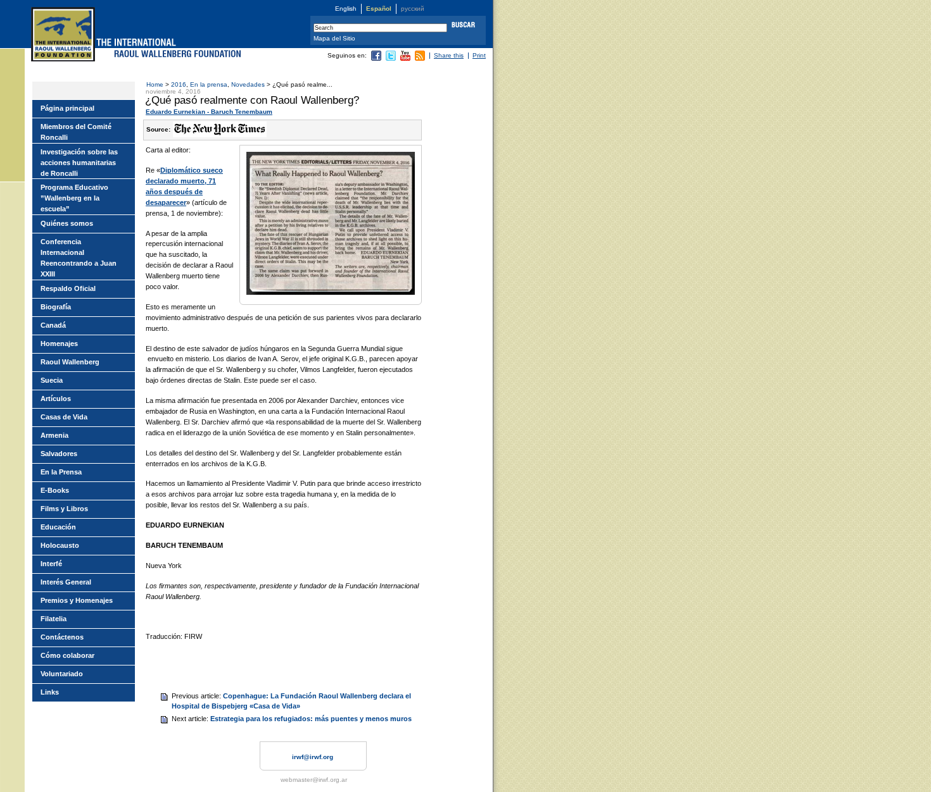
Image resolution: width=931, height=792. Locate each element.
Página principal (67, 108)
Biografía (56, 307)
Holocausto (60, 545)
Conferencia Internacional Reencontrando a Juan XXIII (79, 258)
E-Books (55, 490)
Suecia (52, 380)
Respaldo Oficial (68, 288)
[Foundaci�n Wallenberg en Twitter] (391, 58)
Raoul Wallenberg (70, 362)
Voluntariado (62, 674)
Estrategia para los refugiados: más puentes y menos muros (311, 718)
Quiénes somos (67, 223)
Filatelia (53, 618)
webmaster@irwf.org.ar (314, 779)
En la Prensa (61, 472)
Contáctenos (62, 637)
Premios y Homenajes (77, 600)
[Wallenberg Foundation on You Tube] (405, 58)
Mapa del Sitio (334, 38)
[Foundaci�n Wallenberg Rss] (420, 58)
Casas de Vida (64, 417)
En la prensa (208, 84)
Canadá (53, 325)
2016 (178, 84)
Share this (449, 55)
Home (154, 84)
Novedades (248, 84)
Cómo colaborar (67, 655)
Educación (58, 527)
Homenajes (59, 343)
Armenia (54, 435)
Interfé (51, 563)
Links (50, 692)
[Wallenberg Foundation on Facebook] (376, 58)
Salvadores (59, 453)
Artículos (56, 398)
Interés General (66, 582)
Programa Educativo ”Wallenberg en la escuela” (74, 198)
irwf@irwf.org (312, 756)
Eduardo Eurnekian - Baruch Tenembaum (209, 111)
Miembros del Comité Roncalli (76, 132)
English (346, 8)
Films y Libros (64, 508)
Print (479, 55)
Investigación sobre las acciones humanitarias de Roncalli (79, 162)
